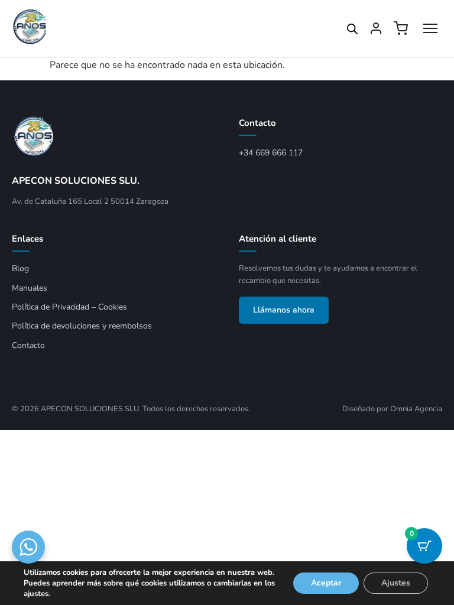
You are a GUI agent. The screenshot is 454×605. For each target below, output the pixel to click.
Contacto (28, 345)
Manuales (29, 288)
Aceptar (326, 582)
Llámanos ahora (283, 309)
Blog (20, 268)
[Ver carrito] (401, 28)
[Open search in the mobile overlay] (352, 29)
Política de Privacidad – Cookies (69, 307)
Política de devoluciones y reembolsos (82, 325)
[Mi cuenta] (376, 28)
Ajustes (395, 582)
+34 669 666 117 (271, 152)
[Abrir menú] (430, 28)
